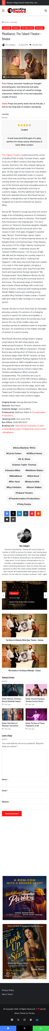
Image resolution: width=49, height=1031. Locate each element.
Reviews (39, 28)
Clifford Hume (35, 453)
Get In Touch (7, 994)
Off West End (27, 28)
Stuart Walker (35, 487)
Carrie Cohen (14, 453)
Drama (16, 28)
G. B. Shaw (24, 459)
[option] (24, 595)
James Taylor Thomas (25, 464)
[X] (13, 513)
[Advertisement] (24, 847)
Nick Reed (34, 476)
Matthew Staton (35, 470)
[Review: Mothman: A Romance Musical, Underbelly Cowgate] (13, 690)
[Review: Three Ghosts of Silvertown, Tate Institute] (13, 714)
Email (5, 791)
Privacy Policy (8, 990)
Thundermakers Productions (25, 498)
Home (6, 22)
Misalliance (16, 476)
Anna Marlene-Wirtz (24, 447)
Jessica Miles (13, 470)
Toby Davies (25, 504)
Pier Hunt (15, 481)
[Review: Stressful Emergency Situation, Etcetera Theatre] (36, 690)
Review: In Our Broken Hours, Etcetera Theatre (21, 602)
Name (5, 779)
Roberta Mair (33, 481)
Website (5, 802)
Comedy (13, 22)
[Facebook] (7, 513)
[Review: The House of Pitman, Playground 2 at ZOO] (36, 714)
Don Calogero (10, 45)
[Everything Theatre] (17, 10)
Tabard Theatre (25, 493)
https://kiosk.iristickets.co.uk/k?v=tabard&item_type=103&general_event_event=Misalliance (24, 429)
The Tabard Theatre (11, 155)
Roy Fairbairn (14, 487)
